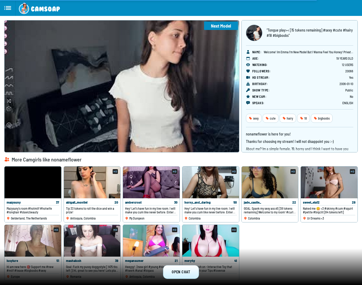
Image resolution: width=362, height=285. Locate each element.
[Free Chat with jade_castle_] (270, 182)
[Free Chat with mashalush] (92, 241)
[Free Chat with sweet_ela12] (329, 182)
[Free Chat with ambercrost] (151, 182)
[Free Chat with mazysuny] (33, 182)
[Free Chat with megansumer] (151, 241)
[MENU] (8, 8)
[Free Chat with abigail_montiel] (92, 182)
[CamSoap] (39, 8)
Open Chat (181, 272)
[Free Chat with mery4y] (210, 241)
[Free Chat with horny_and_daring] (210, 182)
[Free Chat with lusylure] (33, 241)
